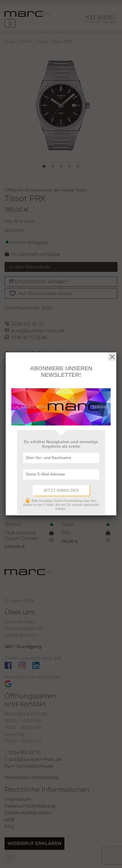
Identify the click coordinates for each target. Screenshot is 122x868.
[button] (10, 858)
